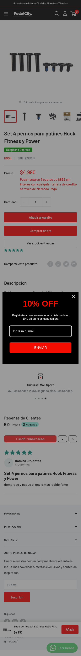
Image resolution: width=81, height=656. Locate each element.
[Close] (74, 297)
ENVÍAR (40, 347)
